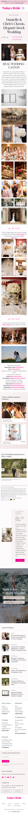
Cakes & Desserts (6, 441)
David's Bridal (20, 490)
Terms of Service (4, 765)
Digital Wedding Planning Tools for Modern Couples (17, 694)
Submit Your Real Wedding (14, 597)
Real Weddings (14, 15)
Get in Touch (7, 791)
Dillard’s (12, 378)
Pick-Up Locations (6, 741)
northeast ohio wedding (11, 491)
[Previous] (2, 469)
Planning (13, 690)
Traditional (19, 497)
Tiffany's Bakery (20, 493)
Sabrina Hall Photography (17, 387)
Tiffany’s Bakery (15, 39)
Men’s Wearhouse (16, 37)
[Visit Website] (21, 441)
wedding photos (23, 494)
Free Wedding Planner (7, 725)
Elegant (14, 497)
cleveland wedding (13, 490)
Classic (11, 497)
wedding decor (6, 494)
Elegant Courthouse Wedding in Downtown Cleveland (18, 660)
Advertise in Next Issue (7, 745)
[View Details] (24, 419)
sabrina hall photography (10, 493)
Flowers (12, 633)
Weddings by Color (6, 728)
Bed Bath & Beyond (20, 378)
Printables (4, 726)
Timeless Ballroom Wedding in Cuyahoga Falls (18, 682)
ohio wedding (20, 491)
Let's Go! (20, 560)
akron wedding (8, 488)
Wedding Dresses (6, 711)
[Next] (25, 469)
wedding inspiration (14, 494)
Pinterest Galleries (19, 711)
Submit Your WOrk (14, 602)
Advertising (18, 791)
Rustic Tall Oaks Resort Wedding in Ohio (18, 671)
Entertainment (5, 710)
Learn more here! (19, 3)
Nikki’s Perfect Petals (16, 376)
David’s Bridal (20, 234)
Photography (5, 708)
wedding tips (13, 496)
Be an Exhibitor (18, 727)
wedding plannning (5, 496)
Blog (16, 706)
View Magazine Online (7, 740)
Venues (3, 706)
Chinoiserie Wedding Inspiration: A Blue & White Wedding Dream (18, 648)
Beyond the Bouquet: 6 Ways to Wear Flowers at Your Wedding (18, 637)
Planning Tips (5, 723)
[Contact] (23, 441)
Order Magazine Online (7, 743)
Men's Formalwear (7, 419)
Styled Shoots (14, 644)
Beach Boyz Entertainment (18, 385)
